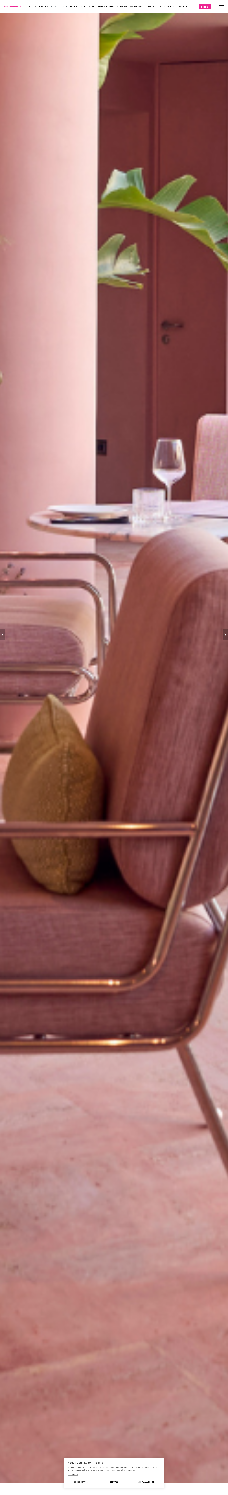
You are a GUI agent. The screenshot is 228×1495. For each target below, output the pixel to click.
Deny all (114, 1482)
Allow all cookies (146, 1482)
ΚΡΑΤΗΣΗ (204, 7)
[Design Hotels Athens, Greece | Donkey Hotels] (13, 6)
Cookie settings (81, 1482)
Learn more (73, 1474)
